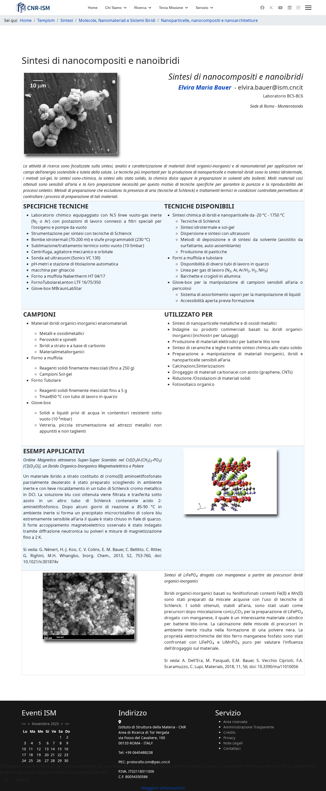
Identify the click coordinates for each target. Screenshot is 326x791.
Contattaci (232, 748)
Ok (6, 780)
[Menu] (308, 7)
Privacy (229, 737)
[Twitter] (271, 7)
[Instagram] (298, 7)
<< (24, 723)
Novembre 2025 (45, 723)
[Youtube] (280, 7)
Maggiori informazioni (163, 788)
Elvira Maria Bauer (204, 87)
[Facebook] (262, 7)
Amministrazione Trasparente (248, 727)
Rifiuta (23, 780)
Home (93, 8)
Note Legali (233, 743)
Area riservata (235, 721)
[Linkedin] (289, 7)
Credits (229, 732)
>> (67, 723)
